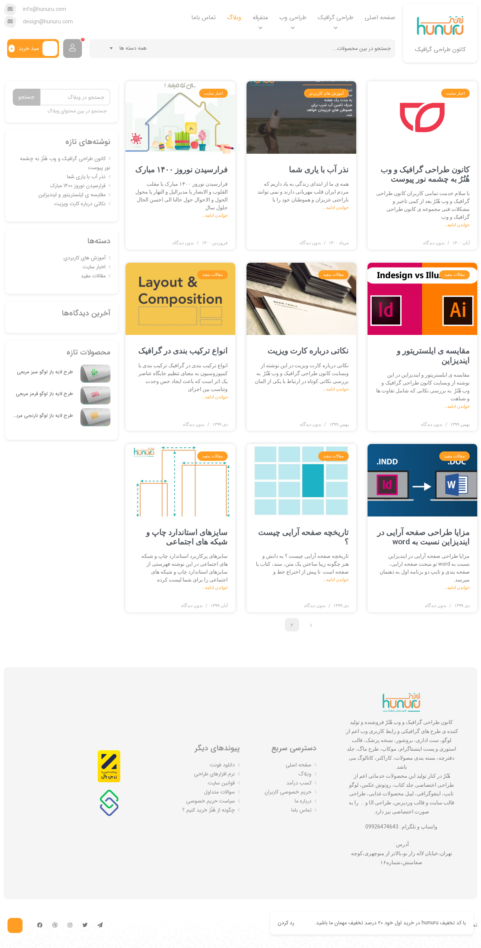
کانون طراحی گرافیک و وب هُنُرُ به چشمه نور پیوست (425, 174)
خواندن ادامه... (457, 224)
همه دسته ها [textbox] (133, 48)
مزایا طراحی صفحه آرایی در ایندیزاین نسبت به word (423, 537)
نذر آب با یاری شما (319, 169)
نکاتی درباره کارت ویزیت (308, 350)
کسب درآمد (299, 783)
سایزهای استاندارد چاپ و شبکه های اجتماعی (187, 537)
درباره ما (303, 801)
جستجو (26, 97)
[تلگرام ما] (99, 925)
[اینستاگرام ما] (69, 925)
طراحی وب (292, 17)
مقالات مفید (93, 276)
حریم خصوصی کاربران (288, 792)
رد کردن (286, 923)
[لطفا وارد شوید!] (72, 48)
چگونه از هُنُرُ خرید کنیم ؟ (208, 810)
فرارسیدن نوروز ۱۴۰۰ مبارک (181, 169)
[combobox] (128, 48)
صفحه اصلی (380, 17)
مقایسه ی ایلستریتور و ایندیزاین (72, 195)
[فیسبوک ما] (39, 925)
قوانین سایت (221, 783)
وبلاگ (234, 17)
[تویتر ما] (84, 925)
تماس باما (203, 17)
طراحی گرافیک (335, 17)
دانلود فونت (222, 765)
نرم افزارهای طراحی (214, 774)
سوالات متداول (219, 792)
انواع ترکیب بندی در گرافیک (183, 350)
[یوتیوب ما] (54, 925)
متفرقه (260, 17)
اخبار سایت (94, 267)
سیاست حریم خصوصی (210, 801)
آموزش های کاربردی (85, 258)
